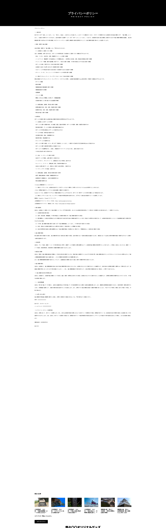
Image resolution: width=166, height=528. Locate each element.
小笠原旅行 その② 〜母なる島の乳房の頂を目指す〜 (74, 511)
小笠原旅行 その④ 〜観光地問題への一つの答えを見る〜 (41, 511)
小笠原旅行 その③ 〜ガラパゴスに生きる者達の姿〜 (57, 511)
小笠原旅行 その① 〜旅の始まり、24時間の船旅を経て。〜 (90, 511)
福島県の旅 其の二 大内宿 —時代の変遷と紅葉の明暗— (108, 511)
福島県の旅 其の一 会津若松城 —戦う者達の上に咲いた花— (123, 511)
